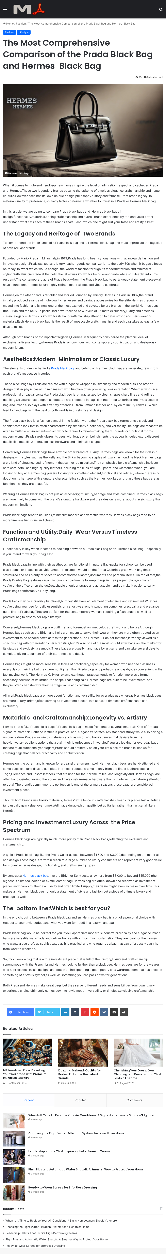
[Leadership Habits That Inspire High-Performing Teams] (14, 1157)
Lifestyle (24, 32)
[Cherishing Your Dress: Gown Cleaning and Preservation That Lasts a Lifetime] (138, 1052)
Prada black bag (62, 368)
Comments (134, 1100)
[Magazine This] (30, 9)
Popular (80, 1100)
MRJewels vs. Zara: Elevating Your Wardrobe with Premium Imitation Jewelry (24, 1074)
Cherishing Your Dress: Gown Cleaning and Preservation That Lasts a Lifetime (137, 1074)
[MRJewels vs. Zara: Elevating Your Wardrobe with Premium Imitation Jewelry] (27, 1052)
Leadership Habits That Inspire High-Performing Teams (69, 1151)
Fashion (21, 23)
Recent (29, 1100)
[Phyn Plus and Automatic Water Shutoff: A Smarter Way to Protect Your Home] (14, 1175)
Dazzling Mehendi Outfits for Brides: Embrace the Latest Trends (79, 1074)
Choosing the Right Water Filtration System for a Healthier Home (76, 1133)
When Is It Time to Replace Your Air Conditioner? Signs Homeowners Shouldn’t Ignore (91, 1115)
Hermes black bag (35, 876)
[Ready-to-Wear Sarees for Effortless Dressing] (14, 1193)
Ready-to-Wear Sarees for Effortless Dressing (62, 1187)
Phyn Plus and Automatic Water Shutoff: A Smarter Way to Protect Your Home (86, 1169)
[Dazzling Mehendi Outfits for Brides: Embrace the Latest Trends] (82, 1052)
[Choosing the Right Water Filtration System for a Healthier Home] (14, 1138)
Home (9, 23)
